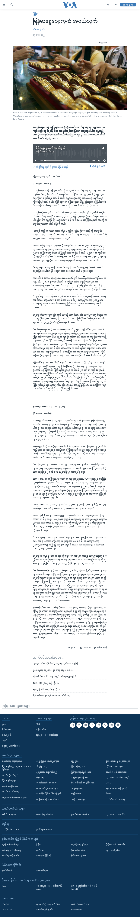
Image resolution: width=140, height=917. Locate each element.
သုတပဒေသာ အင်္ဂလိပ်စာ (116, 814)
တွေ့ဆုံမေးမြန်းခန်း (44, 856)
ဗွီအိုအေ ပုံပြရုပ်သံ (78, 856)
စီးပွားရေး (40, 777)
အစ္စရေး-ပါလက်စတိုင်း (11, 746)
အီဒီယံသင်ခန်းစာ (9, 814)
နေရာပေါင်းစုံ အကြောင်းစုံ (116, 788)
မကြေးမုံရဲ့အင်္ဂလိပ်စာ (45, 814)
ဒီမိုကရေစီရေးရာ (9, 780)
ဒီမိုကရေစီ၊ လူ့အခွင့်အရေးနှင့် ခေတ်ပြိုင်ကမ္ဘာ (16, 768)
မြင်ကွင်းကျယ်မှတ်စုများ (81, 772)
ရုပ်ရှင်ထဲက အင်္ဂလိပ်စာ (80, 814)
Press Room (7, 910)
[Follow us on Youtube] (85, 725)
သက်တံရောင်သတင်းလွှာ (116, 799)
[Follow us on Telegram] (98, 725)
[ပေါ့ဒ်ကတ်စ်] (111, 725)
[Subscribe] (118, 725)
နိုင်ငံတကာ (6, 729)
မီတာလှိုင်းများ (42, 871)
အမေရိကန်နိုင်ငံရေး (10, 786)
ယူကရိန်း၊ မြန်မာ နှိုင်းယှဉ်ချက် (48, 794)
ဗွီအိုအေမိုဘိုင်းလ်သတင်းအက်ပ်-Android (84, 887)
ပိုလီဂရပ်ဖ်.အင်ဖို (78, 850)
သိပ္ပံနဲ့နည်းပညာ (42, 766)
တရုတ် (4, 740)
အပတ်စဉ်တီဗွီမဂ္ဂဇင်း (10, 856)
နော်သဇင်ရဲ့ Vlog (113, 850)
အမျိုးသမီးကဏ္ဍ (78, 799)
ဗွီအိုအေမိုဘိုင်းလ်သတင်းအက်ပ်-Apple (49, 887)
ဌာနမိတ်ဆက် (7, 871)
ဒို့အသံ (108, 794)
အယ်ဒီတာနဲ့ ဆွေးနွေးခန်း (12, 761)
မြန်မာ (36, 14)
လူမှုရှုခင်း (75, 761)
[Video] (116, 4)
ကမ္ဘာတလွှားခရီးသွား (79, 777)
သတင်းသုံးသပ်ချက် (10, 775)
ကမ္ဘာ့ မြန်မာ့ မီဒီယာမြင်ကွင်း (47, 761)
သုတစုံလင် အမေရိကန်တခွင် (117, 777)
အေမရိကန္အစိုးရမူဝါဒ (44, 910)
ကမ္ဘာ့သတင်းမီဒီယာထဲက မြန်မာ (14, 797)
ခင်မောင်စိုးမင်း (39, 29)
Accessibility (76, 910)
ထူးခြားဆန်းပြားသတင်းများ (47, 799)
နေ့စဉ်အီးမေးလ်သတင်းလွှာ (47, 735)
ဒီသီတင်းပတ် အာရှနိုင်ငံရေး (82, 783)
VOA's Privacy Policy (80, 904)
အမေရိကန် (6, 735)
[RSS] (105, 725)
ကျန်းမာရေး (76, 794)
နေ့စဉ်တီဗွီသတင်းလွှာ (10, 845)
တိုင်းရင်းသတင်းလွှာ (114, 766)
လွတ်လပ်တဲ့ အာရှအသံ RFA (48, 904)
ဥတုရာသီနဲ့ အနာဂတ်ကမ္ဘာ (46, 772)
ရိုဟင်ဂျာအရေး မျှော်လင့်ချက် (118, 761)
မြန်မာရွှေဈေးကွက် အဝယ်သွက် (50, 148)
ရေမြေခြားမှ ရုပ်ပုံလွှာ (79, 845)
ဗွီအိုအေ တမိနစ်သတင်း (115, 845)
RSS (38, 724)
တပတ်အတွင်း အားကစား (46, 783)
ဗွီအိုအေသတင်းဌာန (46, 151)
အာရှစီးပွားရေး (77, 788)
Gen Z (108, 783)
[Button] (102, 42)
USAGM (5, 904)
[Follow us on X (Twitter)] (79, 725)
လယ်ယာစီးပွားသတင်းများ (47, 788)
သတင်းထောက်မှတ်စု (10, 791)
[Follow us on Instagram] (92, 725)
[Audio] (108, 4)
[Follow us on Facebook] (72, 725)
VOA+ (4, 886)
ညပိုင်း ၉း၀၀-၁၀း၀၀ (44, 829)
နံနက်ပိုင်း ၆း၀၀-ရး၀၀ (10, 829)
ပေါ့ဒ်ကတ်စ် (41, 729)
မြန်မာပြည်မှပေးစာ (78, 766)
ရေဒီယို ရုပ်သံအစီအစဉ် (11, 850)
